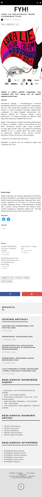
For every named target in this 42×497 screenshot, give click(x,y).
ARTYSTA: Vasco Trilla (11, 428)
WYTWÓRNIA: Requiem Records (15, 453)
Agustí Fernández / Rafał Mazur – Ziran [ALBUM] (20, 401)
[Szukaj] (37, 2)
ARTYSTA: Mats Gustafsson (13, 433)
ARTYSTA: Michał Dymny (12, 426)
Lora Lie (19, 277)
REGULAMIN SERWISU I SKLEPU (22, 476)
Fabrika (4, 277)
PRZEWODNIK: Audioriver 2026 (17, 337)
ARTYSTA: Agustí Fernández (13, 435)
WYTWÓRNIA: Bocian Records (14, 451)
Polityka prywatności (22, 477)
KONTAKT (22, 474)
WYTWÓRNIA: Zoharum (12, 462)
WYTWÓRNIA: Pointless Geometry (15, 455)
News (3, 24)
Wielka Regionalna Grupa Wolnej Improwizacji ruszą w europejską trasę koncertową (10, 261)
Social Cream (6, 281)
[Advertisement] (21, 168)
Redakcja (7, 19)
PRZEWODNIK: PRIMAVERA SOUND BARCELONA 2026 (18, 359)
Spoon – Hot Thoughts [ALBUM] (14, 395)
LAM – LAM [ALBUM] (11, 403)
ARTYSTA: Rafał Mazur (11, 430)
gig (12, 277)
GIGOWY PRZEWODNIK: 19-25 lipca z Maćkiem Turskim (9, 248)
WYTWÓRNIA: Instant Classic (14, 457)
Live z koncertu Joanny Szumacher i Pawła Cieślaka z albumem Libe (20, 370)
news (27, 277)
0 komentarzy (10, 24)
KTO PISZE (31, 473)
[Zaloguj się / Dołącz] (40, 2)
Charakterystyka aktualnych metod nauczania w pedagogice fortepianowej (19, 347)
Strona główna (16, 473)
